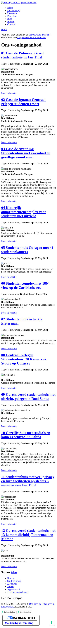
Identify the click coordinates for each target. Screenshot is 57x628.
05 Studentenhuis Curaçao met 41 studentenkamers (27, 250)
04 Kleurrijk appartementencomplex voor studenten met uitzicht (23, 212)
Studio (10, 586)
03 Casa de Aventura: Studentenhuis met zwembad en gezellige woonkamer (25, 153)
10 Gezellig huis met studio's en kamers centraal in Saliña (25, 435)
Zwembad (12, 583)
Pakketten (12, 13)
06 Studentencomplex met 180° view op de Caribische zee (25, 285)
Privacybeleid (9, 612)
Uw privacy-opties (24, 617)
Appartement (13, 589)
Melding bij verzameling (19, 622)
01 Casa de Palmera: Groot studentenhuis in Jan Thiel (22, 55)
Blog (9, 18)
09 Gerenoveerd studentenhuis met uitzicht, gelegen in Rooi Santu (28, 396)
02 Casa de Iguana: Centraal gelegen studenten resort (23, 102)
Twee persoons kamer (17, 592)
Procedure (12, 16)
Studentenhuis (14, 581)
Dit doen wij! (13, 10)
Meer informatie (9, 93)
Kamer (10, 578)
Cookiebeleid (25, 612)
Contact (11, 24)
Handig (10, 21)
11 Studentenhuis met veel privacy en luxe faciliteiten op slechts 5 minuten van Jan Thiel (27, 481)
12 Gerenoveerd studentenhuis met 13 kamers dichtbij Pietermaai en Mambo (28, 535)
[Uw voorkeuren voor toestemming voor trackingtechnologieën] (52, 623)
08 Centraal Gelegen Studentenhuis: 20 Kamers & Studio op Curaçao (23, 359)
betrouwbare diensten (39, 34)
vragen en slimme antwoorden (31, 37)
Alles (14, 572)
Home (10, 7)
